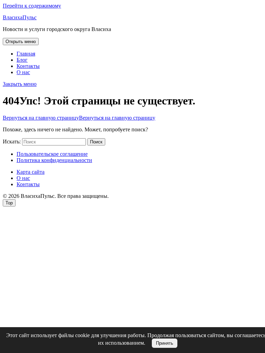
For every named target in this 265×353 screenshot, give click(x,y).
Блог (22, 60)
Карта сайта (31, 172)
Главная (26, 54)
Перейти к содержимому (32, 6)
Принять (164, 343)
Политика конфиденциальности (54, 160)
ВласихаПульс (20, 17)
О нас (23, 72)
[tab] (21, 41)
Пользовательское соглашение (52, 154)
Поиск (96, 141)
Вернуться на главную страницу (79, 118)
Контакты (28, 66)
